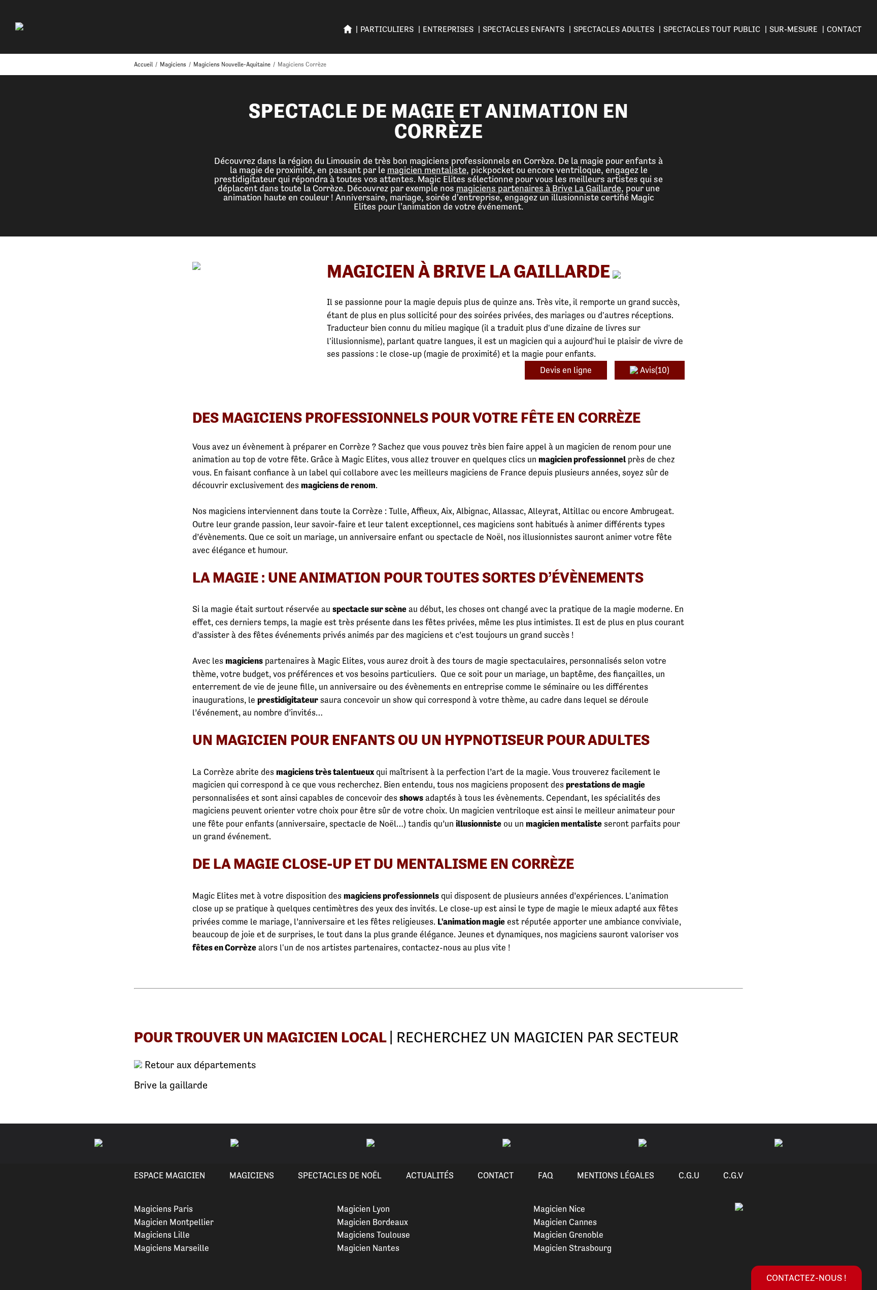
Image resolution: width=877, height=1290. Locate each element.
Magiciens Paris (163, 1209)
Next (857, 1144)
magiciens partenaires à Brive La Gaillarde (538, 188)
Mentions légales (615, 1175)
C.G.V (733, 1175)
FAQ (545, 1175)
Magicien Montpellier (174, 1222)
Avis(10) (653, 370)
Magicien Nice (559, 1209)
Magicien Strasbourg (572, 1248)
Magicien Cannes (565, 1222)
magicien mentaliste (426, 169)
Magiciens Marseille (171, 1248)
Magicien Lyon (363, 1209)
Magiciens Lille (162, 1235)
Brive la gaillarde (171, 1085)
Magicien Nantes (368, 1248)
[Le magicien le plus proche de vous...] (252, 266)
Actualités (430, 1175)
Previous (19, 1144)
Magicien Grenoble (568, 1235)
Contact (844, 29)
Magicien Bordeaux (372, 1222)
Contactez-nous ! (806, 1277)
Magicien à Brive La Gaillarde (468, 271)
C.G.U (689, 1175)
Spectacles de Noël (340, 1175)
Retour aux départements (199, 1065)
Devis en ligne (566, 370)
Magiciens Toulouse (373, 1235)
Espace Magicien (169, 1175)
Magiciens (251, 1175)
